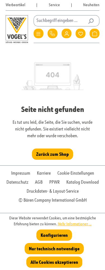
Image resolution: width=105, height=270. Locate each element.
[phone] (52, 34)
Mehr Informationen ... (75, 224)
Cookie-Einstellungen (75, 173)
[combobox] (60, 20)
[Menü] (38, 34)
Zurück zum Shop (52, 154)
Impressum (20, 173)
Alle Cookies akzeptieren (54, 262)
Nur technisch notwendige (54, 248)
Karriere (44, 173)
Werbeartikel (15, 5)
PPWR (54, 182)
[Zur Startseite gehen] (17, 29)
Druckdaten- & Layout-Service (53, 191)
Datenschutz (17, 182)
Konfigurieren (54, 235)
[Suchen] (90, 20)
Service (54, 5)
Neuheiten (91, 5)
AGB (39, 182)
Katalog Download (82, 182)
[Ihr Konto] (66, 34)
